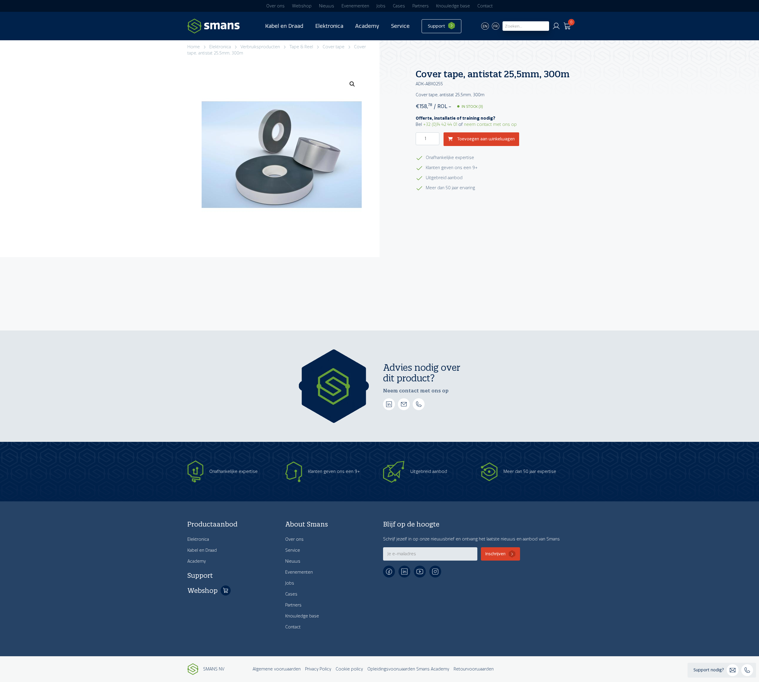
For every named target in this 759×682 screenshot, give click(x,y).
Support (436, 26)
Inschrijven (495, 553)
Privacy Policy (318, 669)
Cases (399, 6)
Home (193, 46)
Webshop (302, 6)
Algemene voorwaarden (277, 669)
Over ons (275, 6)
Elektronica (329, 26)
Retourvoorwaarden (474, 669)
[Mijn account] (556, 26)
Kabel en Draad (284, 26)
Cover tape (334, 46)
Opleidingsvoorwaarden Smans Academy (408, 669)
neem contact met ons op (490, 124)
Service (400, 26)
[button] (352, 84)
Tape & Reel (301, 46)
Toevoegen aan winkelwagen (485, 139)
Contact (485, 6)
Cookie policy (349, 669)
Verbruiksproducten (260, 46)
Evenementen (355, 6)
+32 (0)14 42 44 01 (440, 124)
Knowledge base (453, 6)
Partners (420, 6)
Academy (367, 26)
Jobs (381, 6)
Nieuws (326, 6)
